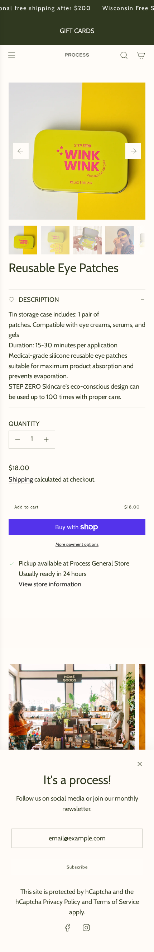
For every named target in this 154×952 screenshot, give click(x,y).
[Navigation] (11, 55)
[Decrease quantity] (17, 439)
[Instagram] (86, 927)
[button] (21, 151)
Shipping (21, 479)
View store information (50, 584)
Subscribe (77, 867)
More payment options (77, 544)
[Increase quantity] (46, 439)
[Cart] (141, 55)
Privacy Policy (61, 902)
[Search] (124, 55)
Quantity (24, 424)
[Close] (139, 764)
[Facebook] (67, 927)
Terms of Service (116, 902)
